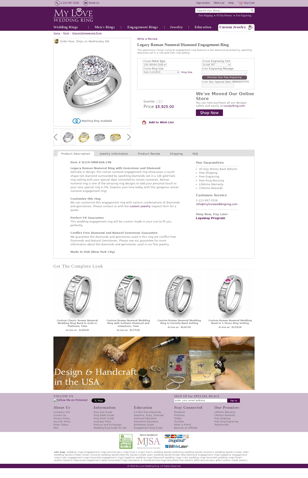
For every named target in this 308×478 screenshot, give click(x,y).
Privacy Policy (61, 418)
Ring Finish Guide (104, 418)
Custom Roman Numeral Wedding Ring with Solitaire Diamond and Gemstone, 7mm (128, 323)
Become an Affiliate (185, 428)
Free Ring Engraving (226, 421)
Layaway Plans (102, 421)
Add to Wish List (161, 122)
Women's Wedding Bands (218, 452)
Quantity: (149, 101)
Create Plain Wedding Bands (155, 455)
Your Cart (249, 2)
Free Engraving (243, 15)
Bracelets (173, 460)
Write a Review (147, 38)
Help (231, 2)
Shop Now (209, 113)
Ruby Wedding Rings (194, 457)
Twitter (178, 418)
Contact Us (59, 415)
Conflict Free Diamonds (147, 412)
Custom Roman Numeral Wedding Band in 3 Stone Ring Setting (230, 322)
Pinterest (179, 415)
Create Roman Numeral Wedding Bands (96, 455)
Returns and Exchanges (108, 424)
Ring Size (153, 68)
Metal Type (154, 61)
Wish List (219, 2)
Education (203, 27)
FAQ (195, 153)
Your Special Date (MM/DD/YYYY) (225, 81)
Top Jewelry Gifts (189, 460)
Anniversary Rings (118, 452)
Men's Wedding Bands (158, 452)
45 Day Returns (224, 15)
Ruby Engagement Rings (75, 457)
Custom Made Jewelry (235, 460)
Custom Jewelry (232, 27)
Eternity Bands (128, 455)
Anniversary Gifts (211, 460)
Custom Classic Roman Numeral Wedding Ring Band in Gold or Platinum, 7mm (77, 323)
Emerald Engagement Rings (107, 457)
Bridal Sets (179, 455)
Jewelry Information (114, 153)
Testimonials (221, 424)
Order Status (61, 424)
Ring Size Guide (103, 412)
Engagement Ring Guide (148, 428)
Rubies (103, 460)
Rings (66, 33)
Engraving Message (218, 68)
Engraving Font (216, 61)
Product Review (149, 153)
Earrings (161, 460)
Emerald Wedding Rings (220, 457)
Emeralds (114, 460)
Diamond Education (145, 418)
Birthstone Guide (144, 424)
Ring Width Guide (104, 415)
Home (57, 33)
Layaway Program (210, 218)
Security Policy (62, 421)
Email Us (94, 2)
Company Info (61, 412)
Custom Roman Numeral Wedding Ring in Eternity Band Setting (179, 322)
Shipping (176, 153)
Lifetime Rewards (224, 415)
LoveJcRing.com (234, 105)
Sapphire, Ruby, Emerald (149, 415)
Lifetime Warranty (225, 412)
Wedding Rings (65, 27)
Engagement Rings (142, 27)
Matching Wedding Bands (187, 452)
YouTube (179, 421)
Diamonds (80, 460)
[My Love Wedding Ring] (73, 15)
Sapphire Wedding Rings (138, 457)
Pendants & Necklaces (142, 460)
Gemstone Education (146, 421)
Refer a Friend (182, 424)
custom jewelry (140, 206)
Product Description (75, 153)
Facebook (179, 412)
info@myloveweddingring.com (217, 204)
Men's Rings (105, 27)
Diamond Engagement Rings (87, 33)
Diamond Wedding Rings (167, 457)
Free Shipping (206, 15)
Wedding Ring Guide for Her (110, 428)
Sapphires (93, 460)
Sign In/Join (203, 2)
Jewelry (176, 27)
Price (149, 106)
